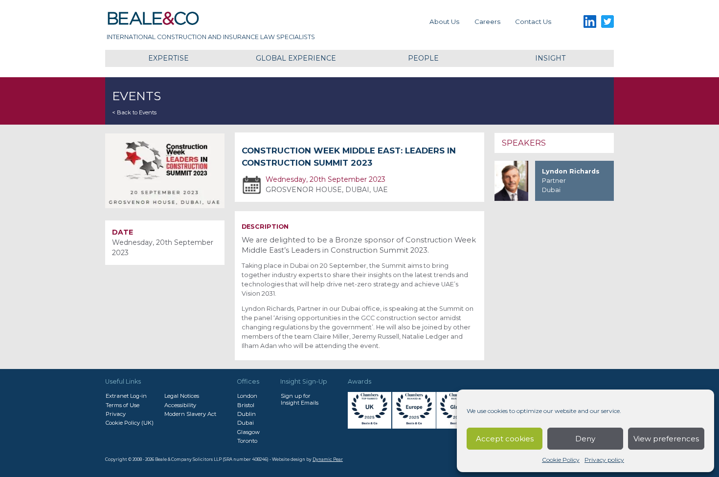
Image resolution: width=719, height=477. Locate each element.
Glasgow (248, 432)
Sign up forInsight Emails (299, 399)
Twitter (607, 21)
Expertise (168, 58)
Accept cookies (505, 438)
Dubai (245, 422)
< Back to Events (134, 112)
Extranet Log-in (126, 395)
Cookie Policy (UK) (130, 422)
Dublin (246, 414)
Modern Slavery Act (190, 414)
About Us (444, 21)
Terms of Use (122, 405)
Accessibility (180, 405)
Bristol (245, 405)
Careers (487, 21)
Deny (585, 438)
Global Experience (296, 58)
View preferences (666, 438)
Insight (550, 58)
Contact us (533, 21)
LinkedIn (589, 21)
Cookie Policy (561, 459)
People (423, 58)
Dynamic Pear (328, 459)
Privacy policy (604, 459)
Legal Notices (181, 395)
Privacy (116, 414)
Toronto (247, 440)
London (247, 395)
